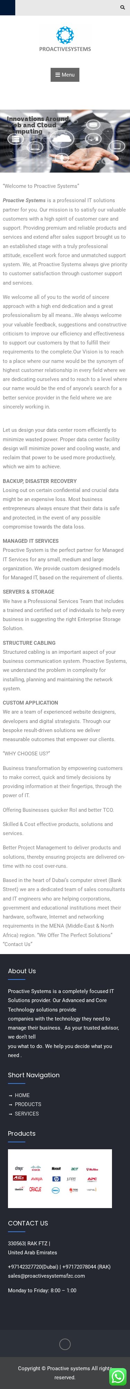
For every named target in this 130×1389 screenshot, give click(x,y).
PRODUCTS (28, 1104)
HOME (22, 1095)
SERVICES (27, 1114)
